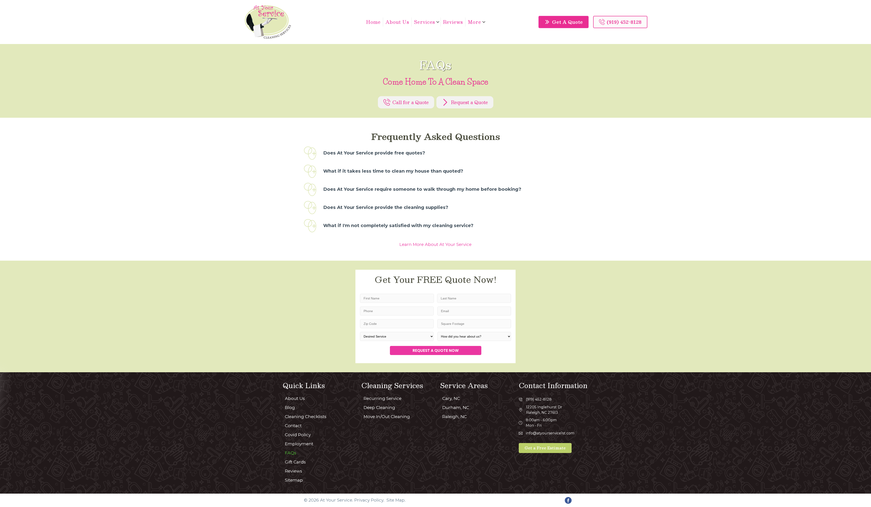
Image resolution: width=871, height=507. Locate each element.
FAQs (290, 453)
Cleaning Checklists (305, 416)
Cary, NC (451, 398)
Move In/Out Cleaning (387, 416)
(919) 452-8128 (539, 399)
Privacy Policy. (369, 500)
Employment (299, 443)
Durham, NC (455, 407)
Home (373, 22)
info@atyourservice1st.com (550, 433)
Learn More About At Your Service (435, 244)
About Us (397, 22)
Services (424, 22)
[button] (437, 22)
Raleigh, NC (454, 416)
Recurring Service (382, 398)
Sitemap (294, 480)
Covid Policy (298, 434)
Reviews (453, 22)
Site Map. (396, 500)
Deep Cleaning (379, 407)
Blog (290, 407)
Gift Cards (295, 462)
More (474, 22)
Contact (293, 425)
